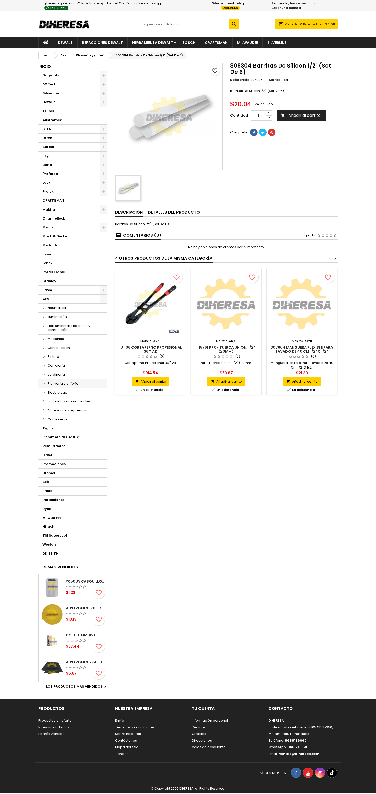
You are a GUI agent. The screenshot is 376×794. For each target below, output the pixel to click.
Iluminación (57, 316)
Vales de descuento (209, 747)
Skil (45, 481)
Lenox (47, 263)
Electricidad (57, 392)
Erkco (47, 289)
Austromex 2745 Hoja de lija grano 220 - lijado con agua (85, 662)
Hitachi (49, 526)
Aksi (46, 298)
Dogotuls (50, 75)
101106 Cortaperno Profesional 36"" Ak (150, 349)
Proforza (50, 173)
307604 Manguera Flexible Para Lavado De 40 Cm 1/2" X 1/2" (302, 349)
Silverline (276, 42)
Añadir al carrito (301, 115)
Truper (48, 111)
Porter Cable (53, 272)
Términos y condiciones (135, 727)
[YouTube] (308, 773)
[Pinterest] (271, 132)
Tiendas (121, 753)
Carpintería (57, 419)
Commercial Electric (60, 437)
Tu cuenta (203, 708)
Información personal (210, 720)
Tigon (47, 428)
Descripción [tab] (129, 212)
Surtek (48, 146)
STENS (48, 128)
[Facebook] (296, 773)
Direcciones (202, 740)
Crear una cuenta (286, 8)
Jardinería (56, 374)
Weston (49, 544)
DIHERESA (230, 8)
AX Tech (49, 84)
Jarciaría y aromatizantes (69, 401)
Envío (119, 720)
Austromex (52, 120)
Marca (275, 80)
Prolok (48, 191)
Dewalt (65, 42)
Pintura (53, 356)
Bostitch (49, 245)
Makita (48, 209)
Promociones (54, 464)
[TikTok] (332, 773)
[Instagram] (320, 773)
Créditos (199, 733)
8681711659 (58, 8)
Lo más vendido (51, 733)
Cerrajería (56, 365)
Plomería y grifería (63, 383)
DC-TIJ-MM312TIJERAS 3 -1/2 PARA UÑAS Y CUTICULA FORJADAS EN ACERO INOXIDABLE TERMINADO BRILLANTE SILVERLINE (85, 635)
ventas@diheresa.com (299, 753)
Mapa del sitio (126, 747)
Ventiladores (53, 446)
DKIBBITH (50, 553)
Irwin (46, 254)
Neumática (57, 307)
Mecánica (56, 338)
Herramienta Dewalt (152, 42)
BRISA (47, 455)
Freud (47, 490)
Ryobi (47, 508)
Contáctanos (126, 740)
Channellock (53, 218)
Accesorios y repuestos (67, 410)
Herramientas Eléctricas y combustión (69, 327)
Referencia (240, 80)
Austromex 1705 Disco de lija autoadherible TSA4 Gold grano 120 (85, 608)
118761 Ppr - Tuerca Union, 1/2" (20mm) (226, 349)
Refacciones (53, 499)
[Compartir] (253, 132)
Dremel (48, 472)
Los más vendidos (58, 567)
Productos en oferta (55, 720)
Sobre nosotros (128, 733)
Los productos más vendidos (76, 686)
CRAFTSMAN (53, 200)
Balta (47, 164)
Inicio (44, 67)
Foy (45, 155)
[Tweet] (262, 132)
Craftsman (216, 42)
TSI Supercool (54, 535)
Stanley (49, 281)
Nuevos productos (53, 727)
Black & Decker (55, 236)
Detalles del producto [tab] (174, 212)
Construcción (59, 347)
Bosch (188, 42)
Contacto (281, 708)
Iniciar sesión (301, 3)
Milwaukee (247, 42)
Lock (46, 182)
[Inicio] (46, 42)
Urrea (47, 137)
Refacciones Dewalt (102, 42)
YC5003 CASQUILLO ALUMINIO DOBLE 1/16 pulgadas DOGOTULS (85, 581)
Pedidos (199, 727)
